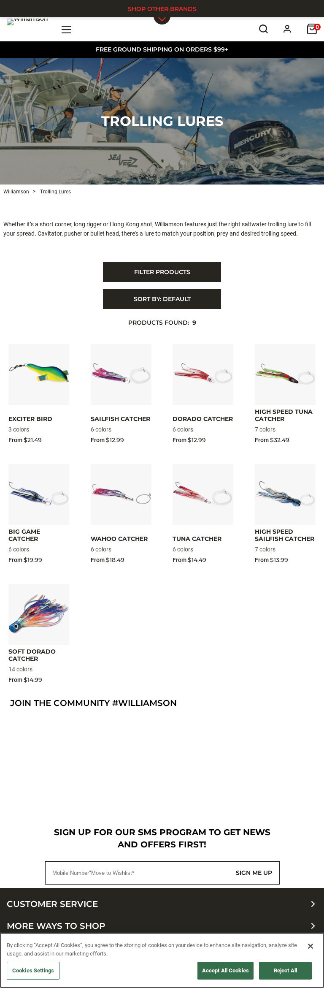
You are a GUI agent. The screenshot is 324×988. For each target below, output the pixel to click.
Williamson (16, 192)
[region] (162, 960)
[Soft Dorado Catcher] (38, 614)
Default (162, 299)
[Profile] (287, 29)
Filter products (162, 272)
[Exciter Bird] (38, 374)
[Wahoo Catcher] (121, 494)
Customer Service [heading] (52, 904)
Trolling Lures (162, 121)
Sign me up (254, 873)
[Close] (310, 946)
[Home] (27, 28)
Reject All (285, 970)
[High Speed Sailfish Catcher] (285, 494)
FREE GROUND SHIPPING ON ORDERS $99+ (162, 49)
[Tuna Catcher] (203, 494)
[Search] (263, 29)
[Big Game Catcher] (38, 494)
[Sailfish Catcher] (121, 374)
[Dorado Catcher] (203, 374)
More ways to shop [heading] (56, 926)
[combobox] (162, 299)
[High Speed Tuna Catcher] (285, 374)
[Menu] (67, 29)
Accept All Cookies (225, 970)
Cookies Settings (33, 970)
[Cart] (312, 29)
